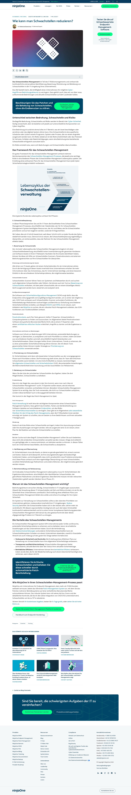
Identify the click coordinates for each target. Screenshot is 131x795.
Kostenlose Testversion (110, 6)
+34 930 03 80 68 (107, 745)
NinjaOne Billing (17, 751)
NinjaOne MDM (17, 746)
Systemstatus (44, 754)
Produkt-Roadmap (18, 765)
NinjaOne (26, 307)
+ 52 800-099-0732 (108, 755)
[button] (13, 70)
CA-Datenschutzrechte (75, 757)
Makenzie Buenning (25, 26)
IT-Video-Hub (44, 743)
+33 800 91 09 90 (109, 743)
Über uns (43, 764)
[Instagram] (108, 773)
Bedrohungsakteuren (30, 92)
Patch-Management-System (54, 589)
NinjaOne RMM (17, 735)
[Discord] (111, 773)
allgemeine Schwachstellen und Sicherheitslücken (34, 363)
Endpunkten (46, 408)
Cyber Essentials (73, 752)
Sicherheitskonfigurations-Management (41, 295)
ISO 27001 (72, 741)
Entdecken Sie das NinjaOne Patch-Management (67, 106)
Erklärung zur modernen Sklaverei (79, 755)
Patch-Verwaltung (19, 404)
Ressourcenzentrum (46, 735)
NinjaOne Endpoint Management (22, 738)
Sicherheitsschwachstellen (26, 411)
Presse (42, 774)
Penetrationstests (19, 317)
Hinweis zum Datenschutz (76, 735)
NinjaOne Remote (17, 743)
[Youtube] (101, 773)
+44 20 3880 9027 (112, 740)
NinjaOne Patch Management (21, 741)
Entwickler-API (44, 751)
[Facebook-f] (104, 773)
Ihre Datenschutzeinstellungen (78, 760)
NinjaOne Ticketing (18, 754)
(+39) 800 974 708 (107, 748)
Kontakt (102, 1)
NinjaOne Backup (17, 759)
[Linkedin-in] (98, 773)
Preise (68, 6)
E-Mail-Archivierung (18, 762)
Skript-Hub (43, 746)
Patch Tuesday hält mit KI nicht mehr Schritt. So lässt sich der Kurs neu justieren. (71, 650)
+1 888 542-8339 (94, 1)
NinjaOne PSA (16, 749)
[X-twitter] (115, 773)
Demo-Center (44, 749)
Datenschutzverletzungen (25, 531)
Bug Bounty (72, 743)
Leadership (43, 766)
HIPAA (58, 305)
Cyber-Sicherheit (74, 121)
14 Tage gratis (57, 602)
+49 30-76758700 (110, 738)
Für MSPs (59, 6)
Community (44, 769)
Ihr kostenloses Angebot (34, 602)
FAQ (41, 772)
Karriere (42, 777)
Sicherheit (15, 16)
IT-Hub (42, 741)
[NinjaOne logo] (18, 6)
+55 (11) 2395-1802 (108, 753)
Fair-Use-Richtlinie (102, 768)
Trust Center (44, 757)
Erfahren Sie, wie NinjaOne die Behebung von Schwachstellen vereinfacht (67, 568)
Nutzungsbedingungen (104, 765)
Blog (41, 738)
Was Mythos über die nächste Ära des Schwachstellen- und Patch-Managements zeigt (71, 675)
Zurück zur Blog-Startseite (22, 690)
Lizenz (42, 780)
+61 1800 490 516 (106, 750)
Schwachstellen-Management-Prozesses (45, 156)
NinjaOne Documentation (20, 757)
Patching (23, 16)
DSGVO (49, 305)
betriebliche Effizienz (62, 550)
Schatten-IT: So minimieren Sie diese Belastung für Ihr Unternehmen (21, 650)
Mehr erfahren (54, 1)
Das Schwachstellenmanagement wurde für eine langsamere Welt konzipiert (47, 675)
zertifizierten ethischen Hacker (29, 324)
